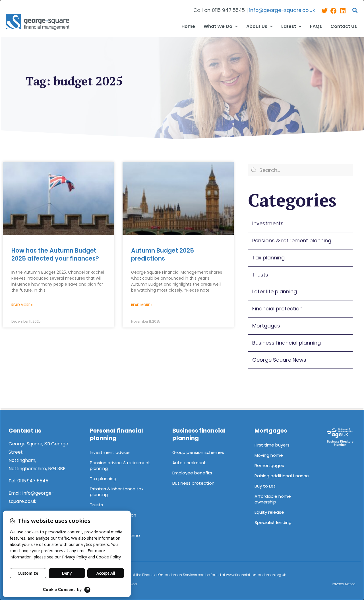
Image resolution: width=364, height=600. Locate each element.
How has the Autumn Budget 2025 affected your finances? (55, 254)
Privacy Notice (343, 583)
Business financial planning (286, 342)
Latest (288, 26)
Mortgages (266, 325)
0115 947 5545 (32, 481)
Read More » (22, 304)
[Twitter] (324, 10)
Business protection (193, 483)
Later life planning (274, 291)
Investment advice (110, 452)
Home (188, 26)
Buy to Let (265, 486)
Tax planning (268, 257)
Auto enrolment (189, 463)
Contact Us (343, 26)
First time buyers (272, 445)
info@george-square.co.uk (282, 10)
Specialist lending (273, 522)
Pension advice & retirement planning (120, 465)
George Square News (279, 359)
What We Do (218, 26)
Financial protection (277, 308)
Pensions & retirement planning (291, 240)
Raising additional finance (282, 476)
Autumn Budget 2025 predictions (162, 254)
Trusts (260, 274)
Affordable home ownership (273, 499)
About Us (256, 26)
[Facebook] (333, 10)
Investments (268, 223)
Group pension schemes (198, 452)
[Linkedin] (342, 10)
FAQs (316, 26)
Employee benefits (192, 473)
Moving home (269, 455)
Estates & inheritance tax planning (116, 491)
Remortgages (269, 465)
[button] (354, 10)
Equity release (269, 512)
